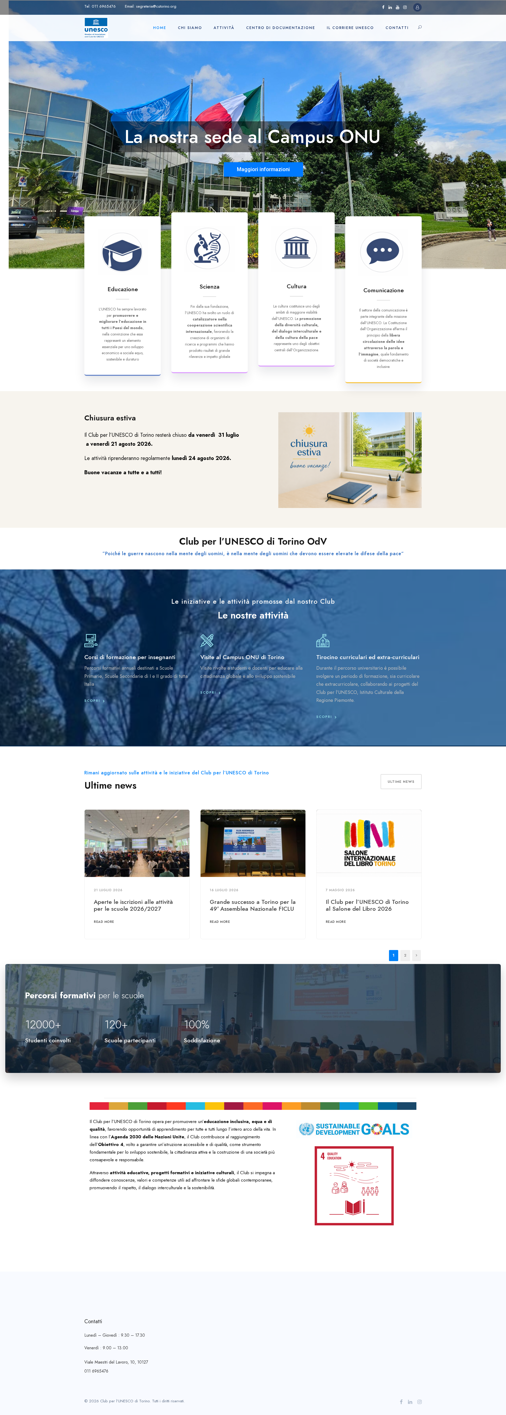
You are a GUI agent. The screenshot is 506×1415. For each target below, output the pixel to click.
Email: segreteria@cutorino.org (150, 6)
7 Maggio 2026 (340, 890)
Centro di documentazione (280, 27)
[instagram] (405, 7)
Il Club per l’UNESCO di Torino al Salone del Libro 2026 (367, 905)
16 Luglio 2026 (224, 890)
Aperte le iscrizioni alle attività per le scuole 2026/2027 (133, 905)
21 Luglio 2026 (108, 890)
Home (159, 27)
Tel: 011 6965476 (100, 6)
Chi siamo (190, 27)
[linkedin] (390, 7)
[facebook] (383, 7)
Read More (104, 921)
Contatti (397, 27)
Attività (224, 27)
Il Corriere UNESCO (350, 27)
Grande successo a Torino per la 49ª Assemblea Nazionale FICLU (253, 905)
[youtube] (397, 7)
